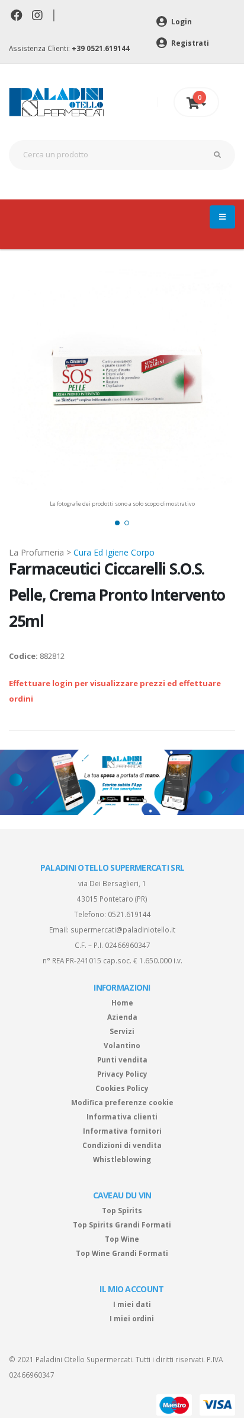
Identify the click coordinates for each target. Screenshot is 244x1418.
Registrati (189, 42)
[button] (117, 523)
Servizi (122, 1031)
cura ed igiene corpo (114, 552)
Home (122, 1002)
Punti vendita (122, 1059)
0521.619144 (129, 914)
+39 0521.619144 (101, 48)
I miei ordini (132, 1318)
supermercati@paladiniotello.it (122, 929)
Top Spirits (122, 1210)
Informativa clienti (122, 1116)
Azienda (122, 1017)
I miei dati (132, 1304)
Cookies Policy (122, 1088)
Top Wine (122, 1238)
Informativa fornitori (122, 1130)
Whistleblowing (122, 1159)
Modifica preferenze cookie (122, 1102)
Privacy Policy (122, 1073)
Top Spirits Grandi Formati (122, 1224)
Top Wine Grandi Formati (122, 1253)
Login (180, 21)
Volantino (122, 1045)
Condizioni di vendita (122, 1145)
